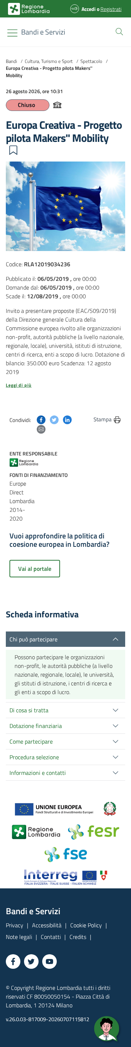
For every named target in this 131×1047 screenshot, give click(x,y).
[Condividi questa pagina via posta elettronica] (41, 428)
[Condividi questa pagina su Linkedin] (67, 419)
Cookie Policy (86, 925)
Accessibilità (46, 925)
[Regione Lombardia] (26, 462)
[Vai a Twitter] (31, 961)
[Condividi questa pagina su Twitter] (54, 419)
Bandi (11, 61)
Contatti (51, 936)
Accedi (89, 9)
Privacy (14, 925)
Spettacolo (91, 61)
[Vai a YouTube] (49, 961)
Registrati (111, 9)
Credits (78, 936)
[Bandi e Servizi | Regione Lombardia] (28, 9)
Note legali (19, 936)
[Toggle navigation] (12, 33)
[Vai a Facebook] (13, 961)
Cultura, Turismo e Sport (49, 61)
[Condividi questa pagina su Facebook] (41, 419)
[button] (118, 31)
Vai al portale (34, 568)
